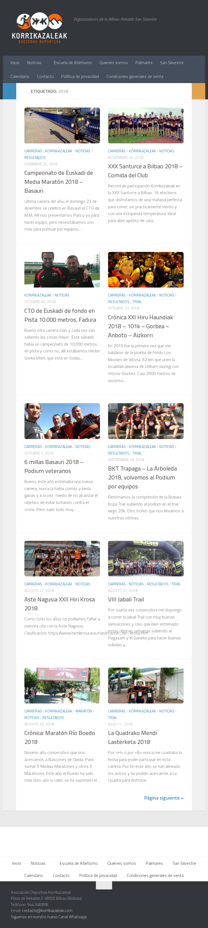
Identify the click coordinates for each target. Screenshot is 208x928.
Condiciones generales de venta (134, 76)
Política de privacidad (80, 76)
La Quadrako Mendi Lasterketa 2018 (132, 737)
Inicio (15, 62)
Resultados (35, 157)
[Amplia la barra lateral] (9, 91)
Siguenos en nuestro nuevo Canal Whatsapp (49, 917)
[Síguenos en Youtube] (183, 896)
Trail (137, 301)
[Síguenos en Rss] (193, 896)
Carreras (33, 151)
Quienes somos (113, 62)
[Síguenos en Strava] (135, 896)
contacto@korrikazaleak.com (47, 910)
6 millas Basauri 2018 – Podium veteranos (53, 466)
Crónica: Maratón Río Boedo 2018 (59, 737)
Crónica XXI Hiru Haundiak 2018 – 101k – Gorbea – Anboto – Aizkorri (140, 326)
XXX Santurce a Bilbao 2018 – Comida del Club (145, 171)
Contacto (45, 76)
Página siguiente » (164, 797)
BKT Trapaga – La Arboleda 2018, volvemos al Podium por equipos (142, 477)
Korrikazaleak (58, 151)
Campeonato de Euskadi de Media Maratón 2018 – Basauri (58, 181)
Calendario (20, 76)
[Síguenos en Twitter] (164, 896)
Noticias (34, 62)
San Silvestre (172, 62)
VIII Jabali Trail (126, 599)
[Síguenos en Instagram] (144, 896)
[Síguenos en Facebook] (174, 896)
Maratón (84, 711)
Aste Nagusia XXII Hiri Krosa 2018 (59, 604)
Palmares (143, 62)
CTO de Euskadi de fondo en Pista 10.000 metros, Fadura (60, 315)
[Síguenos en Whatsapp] (154, 896)
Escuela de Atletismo (73, 62)
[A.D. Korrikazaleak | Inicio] (39, 28)
